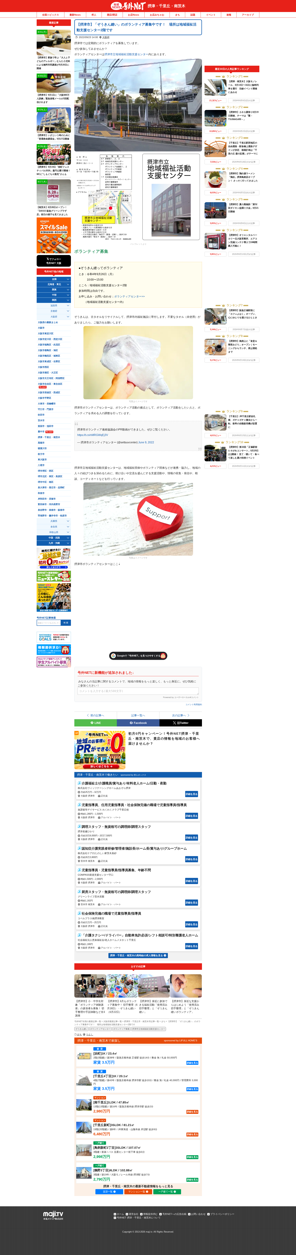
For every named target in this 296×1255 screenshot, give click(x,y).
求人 (93, 14)
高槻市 (41, 443)
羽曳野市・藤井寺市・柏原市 (52, 515)
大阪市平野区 (44, 398)
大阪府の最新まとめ (48, 322)
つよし (89, 1034)
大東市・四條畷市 (47, 403)
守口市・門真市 (45, 409)
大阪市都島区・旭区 (48, 350)
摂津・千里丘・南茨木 (166, 6)
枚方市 (41, 454)
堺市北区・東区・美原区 (50, 476)
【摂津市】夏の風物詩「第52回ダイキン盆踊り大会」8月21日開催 (243, 208)
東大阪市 (42, 459)
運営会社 (133, 1214)
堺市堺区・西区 (45, 471)
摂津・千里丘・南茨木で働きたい (97, 774)
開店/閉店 (112, 14)
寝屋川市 (42, 448)
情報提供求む (150, 1214)
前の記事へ (97, 715)
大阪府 (105, 37)
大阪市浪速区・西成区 (49, 392)
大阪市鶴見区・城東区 (49, 356)
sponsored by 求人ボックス (133, 775)
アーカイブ (248, 14)
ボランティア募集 (121, 1029)
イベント (211, 14)
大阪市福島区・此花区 (49, 345)
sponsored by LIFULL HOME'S (180, 1040)
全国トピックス (50, 14)
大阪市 (41, 328)
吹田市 (41, 415)
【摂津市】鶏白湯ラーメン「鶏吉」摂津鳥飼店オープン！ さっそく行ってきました (243, 177)
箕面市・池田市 (45, 426)
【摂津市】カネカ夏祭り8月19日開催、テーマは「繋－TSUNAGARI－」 (243, 116)
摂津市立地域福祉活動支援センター (126, 54)
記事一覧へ (138, 715)
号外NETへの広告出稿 (174, 1214)
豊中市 (45, 431)
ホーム (120, 1214)
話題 (192, 14)
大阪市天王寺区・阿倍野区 (51, 378)
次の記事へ (179, 715)
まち (177, 14)
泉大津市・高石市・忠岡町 (51, 487)
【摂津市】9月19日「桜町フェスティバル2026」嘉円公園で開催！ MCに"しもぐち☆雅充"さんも (53, 170)
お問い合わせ (198, 1214)
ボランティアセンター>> (129, 296)
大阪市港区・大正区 (48, 372)
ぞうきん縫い (81, 1029)
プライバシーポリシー (222, 1214)
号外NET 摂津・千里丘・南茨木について (139, 1217)
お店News (133, 14)
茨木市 (41, 420)
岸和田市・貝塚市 (47, 499)
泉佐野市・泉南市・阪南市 (51, 510)
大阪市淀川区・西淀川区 (50, 339)
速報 (228, 14)
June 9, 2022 (146, 442)
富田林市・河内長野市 (49, 504)
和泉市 (41, 493)
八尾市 (41, 465)
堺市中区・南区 (45, 482)
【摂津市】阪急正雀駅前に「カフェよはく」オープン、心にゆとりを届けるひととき (242, 314)
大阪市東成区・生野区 (49, 361)
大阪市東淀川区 (45, 333)
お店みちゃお (157, 14)
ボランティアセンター (100, 1029)
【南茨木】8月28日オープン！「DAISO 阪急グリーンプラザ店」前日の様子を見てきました (52, 211)
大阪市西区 (43, 367)
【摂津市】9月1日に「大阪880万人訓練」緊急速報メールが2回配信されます (53, 98)
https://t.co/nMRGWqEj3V (92, 434)
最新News (75, 14)
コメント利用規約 (194, 704)
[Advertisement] (232, 42)
